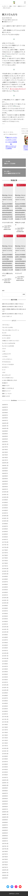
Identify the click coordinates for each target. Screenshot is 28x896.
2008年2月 (5, 838)
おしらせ (4, 332)
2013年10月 (5, 658)
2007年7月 (5, 854)
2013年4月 (5, 674)
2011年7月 (5, 730)
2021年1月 (5, 460)
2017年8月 (5, 550)
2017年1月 (5, 566)
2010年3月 (5, 772)
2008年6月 (5, 827)
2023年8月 (5, 412)
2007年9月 (5, 851)
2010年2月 (5, 774)
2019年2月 (5, 510)
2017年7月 (5, 552)
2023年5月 (5, 418)
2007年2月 (5, 864)
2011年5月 (5, 735)
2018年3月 (5, 534)
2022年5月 (5, 436)
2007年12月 (5, 843)
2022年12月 (5, 423)
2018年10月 (5, 521)
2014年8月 (5, 637)
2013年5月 (5, 671)
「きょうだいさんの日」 (7, 327)
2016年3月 (5, 589)
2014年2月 (5, 648)
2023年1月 (5, 420)
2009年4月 (5, 801)
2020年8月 (5, 470)
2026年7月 (5, 404)
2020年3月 (5, 484)
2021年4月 (5, 455)
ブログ (3, 372)
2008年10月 (5, 817)
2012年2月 (5, 711)
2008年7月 (5, 825)
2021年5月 (5, 452)
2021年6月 (5, 449)
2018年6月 (5, 529)
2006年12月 (5, 870)
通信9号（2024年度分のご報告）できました (12, 306)
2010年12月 (5, 748)
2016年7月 (5, 582)
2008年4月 (5, 833)
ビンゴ (3, 369)
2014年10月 (5, 632)
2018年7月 (5, 526)
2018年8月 (5, 523)
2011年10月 (5, 722)
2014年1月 (5, 650)
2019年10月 (5, 497)
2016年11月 (5, 571)
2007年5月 (5, 859)
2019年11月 (5, 494)
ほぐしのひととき (6, 375)
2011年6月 (5, 732)
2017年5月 (5, 558)
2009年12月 (5, 780)
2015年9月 (5, 605)
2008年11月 (5, 814)
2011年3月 (5, 740)
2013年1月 (5, 682)
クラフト (4, 348)
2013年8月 (5, 663)
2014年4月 (5, 645)
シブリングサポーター (7, 359)
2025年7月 (5, 407)
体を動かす (5, 383)
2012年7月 (5, 698)
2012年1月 (5, 714)
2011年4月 (5, 738)
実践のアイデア (5, 385)
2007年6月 (5, 856)
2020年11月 (5, 465)
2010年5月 (5, 767)
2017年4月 (5, 560)
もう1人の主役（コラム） (8, 377)
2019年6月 (5, 502)
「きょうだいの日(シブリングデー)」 (10, 330)
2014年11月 (5, 629)
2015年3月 (5, 618)
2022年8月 (5, 431)
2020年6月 (5, 476)
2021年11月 (5, 444)
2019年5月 (5, 505)
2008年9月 (5, 819)
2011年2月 (5, 743)
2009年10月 (5, 785)
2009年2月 (5, 806)
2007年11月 (5, 846)
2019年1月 (5, 513)
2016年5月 (5, 587)
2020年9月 (5, 468)
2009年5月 (5, 798)
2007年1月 (5, 867)
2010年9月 (5, 756)
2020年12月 (5, 462)
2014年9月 (5, 634)
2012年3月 (5, 708)
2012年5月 (5, 703)
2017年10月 (5, 547)
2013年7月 (5, 666)
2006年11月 (5, 872)
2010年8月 (5, 759)
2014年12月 (5, 626)
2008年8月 (5, 822)
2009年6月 (5, 796)
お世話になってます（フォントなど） (10, 340)
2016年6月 (5, 584)
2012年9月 (5, 693)
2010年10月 (5, 753)
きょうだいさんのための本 (8, 343)
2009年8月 (5, 790)
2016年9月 (5, 576)
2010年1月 (5, 777)
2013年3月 (5, 677)
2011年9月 (5, 724)
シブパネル (4, 356)
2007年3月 (5, 862)
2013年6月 (5, 669)
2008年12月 (5, 812)
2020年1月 (5, 489)
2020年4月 (5, 481)
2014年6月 (5, 642)
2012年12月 (5, 685)
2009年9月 (5, 788)
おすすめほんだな (6, 335)
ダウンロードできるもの (8, 364)
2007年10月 (5, 849)
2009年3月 (5, 804)
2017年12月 (5, 542)
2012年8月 (5, 695)
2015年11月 (5, 600)
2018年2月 (5, 537)
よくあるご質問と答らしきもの (9, 380)
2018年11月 (5, 518)
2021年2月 (5, 457)
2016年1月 (5, 595)
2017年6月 (5, 555)
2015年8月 (5, 608)
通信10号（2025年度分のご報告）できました (13, 304)
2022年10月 (5, 428)
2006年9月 (5, 878)
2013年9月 (5, 661)
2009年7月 (5, 793)
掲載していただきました (8, 388)
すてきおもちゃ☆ (6, 362)
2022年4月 (5, 439)
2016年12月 (5, 568)
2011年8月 (5, 727)
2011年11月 (5, 719)
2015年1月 (5, 624)
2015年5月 (5, 613)
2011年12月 (5, 716)
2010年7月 (5, 761)
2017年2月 (5, 563)
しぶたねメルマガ (6, 354)
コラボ (3, 351)
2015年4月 (5, 616)
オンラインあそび (6, 338)
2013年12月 (5, 653)
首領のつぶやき (6, 396)
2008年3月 (5, 835)
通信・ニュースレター (7, 393)
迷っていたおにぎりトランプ (18, 89)
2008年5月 (5, 830)
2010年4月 (5, 769)
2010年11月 (5, 751)
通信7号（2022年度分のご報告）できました (12, 313)
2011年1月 (5, 745)
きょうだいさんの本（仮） (8, 346)
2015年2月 (5, 621)
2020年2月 (5, 486)
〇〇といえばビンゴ (7, 316)
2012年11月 (5, 687)
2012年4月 (5, 706)
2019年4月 (5, 507)
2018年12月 (5, 515)
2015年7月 (5, 611)
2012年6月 (5, 700)
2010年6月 (5, 764)
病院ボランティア (8, 21)
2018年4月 (5, 531)
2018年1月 (5, 539)
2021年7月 (5, 447)
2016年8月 (5, 579)
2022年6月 (5, 433)
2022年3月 (5, 441)
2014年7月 (5, 640)
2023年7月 (5, 415)
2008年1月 (5, 841)
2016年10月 (5, 574)
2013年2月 (5, 679)
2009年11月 (5, 782)
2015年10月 (5, 603)
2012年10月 (5, 690)
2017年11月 (5, 544)
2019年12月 (5, 492)
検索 (3, 290)
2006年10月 (5, 875)
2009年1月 (5, 809)
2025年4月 (5, 410)
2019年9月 (5, 500)
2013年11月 (5, 656)
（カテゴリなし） (5, 325)
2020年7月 (5, 473)
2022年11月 (5, 426)
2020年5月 (5, 478)
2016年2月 (5, 592)
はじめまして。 (5, 367)
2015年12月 (5, 597)
